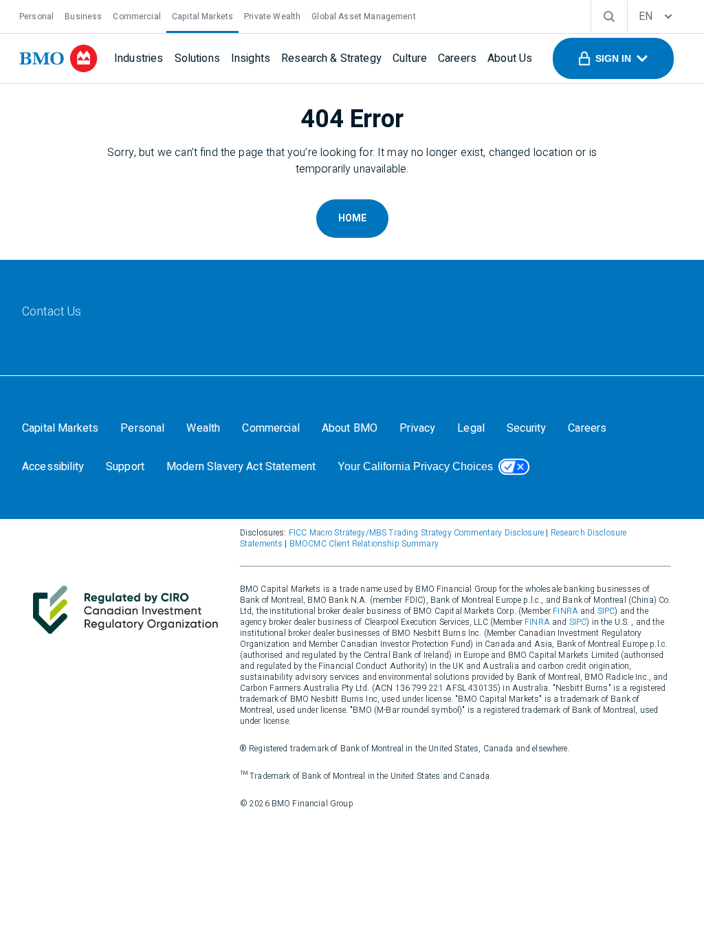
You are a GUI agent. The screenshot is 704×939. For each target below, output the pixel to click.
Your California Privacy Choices (415, 466)
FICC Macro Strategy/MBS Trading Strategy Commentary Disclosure (416, 533)
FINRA (565, 611)
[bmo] (58, 58)
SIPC (606, 611)
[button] (613, 58)
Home (352, 218)
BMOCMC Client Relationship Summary (364, 544)
